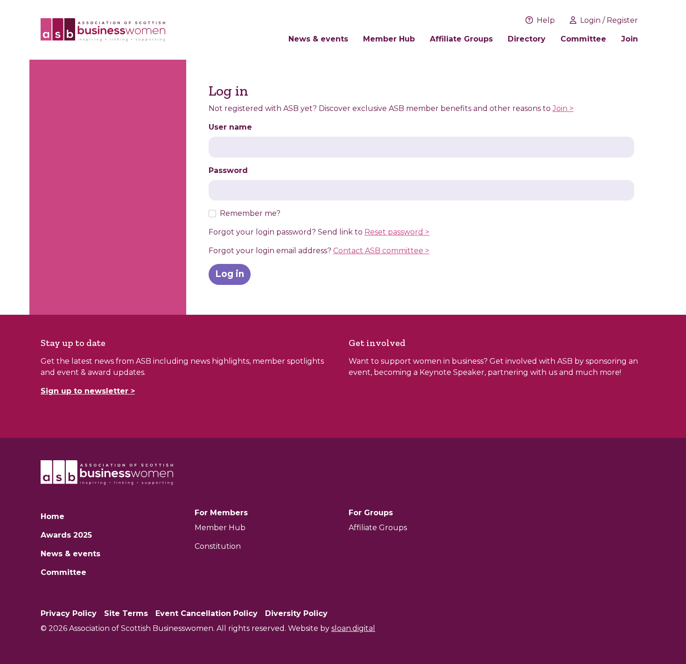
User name (230, 127)
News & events (318, 39)
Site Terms (126, 613)
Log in (229, 274)
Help (546, 20)
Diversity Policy (296, 613)
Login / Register (609, 20)
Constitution (218, 546)
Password (228, 170)
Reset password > (396, 232)
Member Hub (389, 39)
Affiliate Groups (461, 39)
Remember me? (250, 213)
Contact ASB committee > (381, 250)
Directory (527, 39)
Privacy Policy (69, 613)
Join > (563, 108)
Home (52, 516)
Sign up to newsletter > (88, 391)
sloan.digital (353, 628)
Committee (583, 39)
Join (629, 39)
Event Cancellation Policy (206, 613)
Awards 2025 (66, 535)
